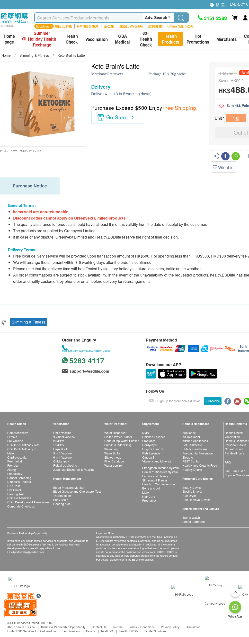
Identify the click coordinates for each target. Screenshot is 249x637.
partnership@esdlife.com (29, 552)
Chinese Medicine (19, 498)
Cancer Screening (19, 478)
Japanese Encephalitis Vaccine (74, 469)
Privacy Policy (170, 627)
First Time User (235, 471)
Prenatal (12, 465)
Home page (9, 39)
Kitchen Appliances (195, 441)
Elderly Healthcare (194, 449)
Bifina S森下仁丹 (180, 26)
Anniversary (72, 631)
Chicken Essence (153, 437)
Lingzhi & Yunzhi (153, 449)
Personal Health (235, 445)
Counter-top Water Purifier (121, 441)
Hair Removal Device (196, 500)
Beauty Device (192, 487)
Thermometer (62, 495)
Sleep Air (188, 457)
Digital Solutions (155, 631)
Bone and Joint (152, 488)
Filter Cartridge (114, 461)
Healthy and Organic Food (199, 465)
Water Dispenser (115, 433)
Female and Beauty (155, 476)
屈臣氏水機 (63, 26)
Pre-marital (14, 461)
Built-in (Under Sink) (117, 445)
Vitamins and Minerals (157, 461)
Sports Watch (191, 517)
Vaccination (232, 437)
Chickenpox (61, 461)
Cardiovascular (17, 457)
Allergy (12, 469)
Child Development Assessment (28, 502)
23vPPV (58, 441)
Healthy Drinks (192, 469)
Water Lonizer (113, 465)
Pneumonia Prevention (197, 453)
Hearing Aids (62, 504)
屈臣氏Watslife (131, 26)
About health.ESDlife (21, 627)
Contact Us (99, 627)
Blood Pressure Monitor (68, 487)
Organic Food (234, 449)
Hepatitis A (60, 449)
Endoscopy (14, 473)
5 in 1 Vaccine (62, 453)
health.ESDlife (128, 631)
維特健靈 (155, 26)
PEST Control (191, 461)
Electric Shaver (192, 491)
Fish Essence (151, 453)
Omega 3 (148, 457)
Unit (219, 118)
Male (10, 453)
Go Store (117, 117)
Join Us (118, 627)
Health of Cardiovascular (158, 484)
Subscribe (213, 401)
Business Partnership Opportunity (63, 627)
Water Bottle (112, 453)
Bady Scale (60, 500)
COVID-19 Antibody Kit (22, 449)
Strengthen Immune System (160, 468)
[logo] (14, 27)
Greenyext (115, 74)
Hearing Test (15, 494)
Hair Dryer (189, 495)
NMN (145, 433)
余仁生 (109, 26)
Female (12, 437)
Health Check (234, 433)
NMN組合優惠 (87, 26)
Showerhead (112, 457)
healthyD (107, 631)
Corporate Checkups (21, 506)
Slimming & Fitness (28, 322)
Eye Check (14, 490)
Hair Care (148, 496)
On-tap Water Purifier (118, 437)
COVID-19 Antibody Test (23, 445)
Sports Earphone (193, 521)
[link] (19, 585)
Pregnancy (149, 500)
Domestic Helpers (19, 482)
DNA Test (13, 486)
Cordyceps (149, 445)
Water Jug (111, 449)
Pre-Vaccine (15, 441)
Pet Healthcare (192, 445)
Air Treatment (191, 437)
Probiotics (148, 441)
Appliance (189, 433)
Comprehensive (17, 433)
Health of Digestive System (160, 472)
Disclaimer (193, 627)
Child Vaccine (62, 433)
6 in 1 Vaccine (62, 457)
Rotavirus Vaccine (65, 465)
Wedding (52, 631)
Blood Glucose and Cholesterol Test (77, 491)
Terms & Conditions (142, 627)
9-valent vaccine (64, 437)
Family (90, 631)
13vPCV (58, 445)
